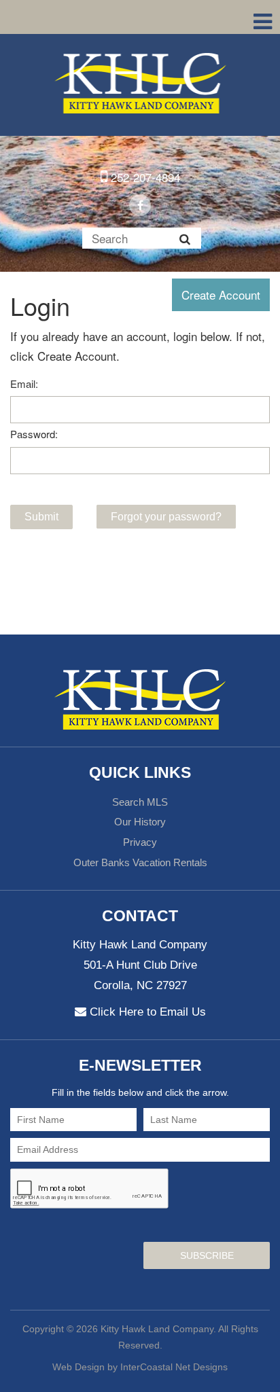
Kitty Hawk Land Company (140, 83)
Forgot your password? (166, 516)
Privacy (140, 842)
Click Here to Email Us (148, 1011)
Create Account (220, 294)
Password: (34, 434)
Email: (24, 383)
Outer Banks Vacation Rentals (140, 862)
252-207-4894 (143, 176)
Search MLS (140, 802)
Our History (140, 821)
